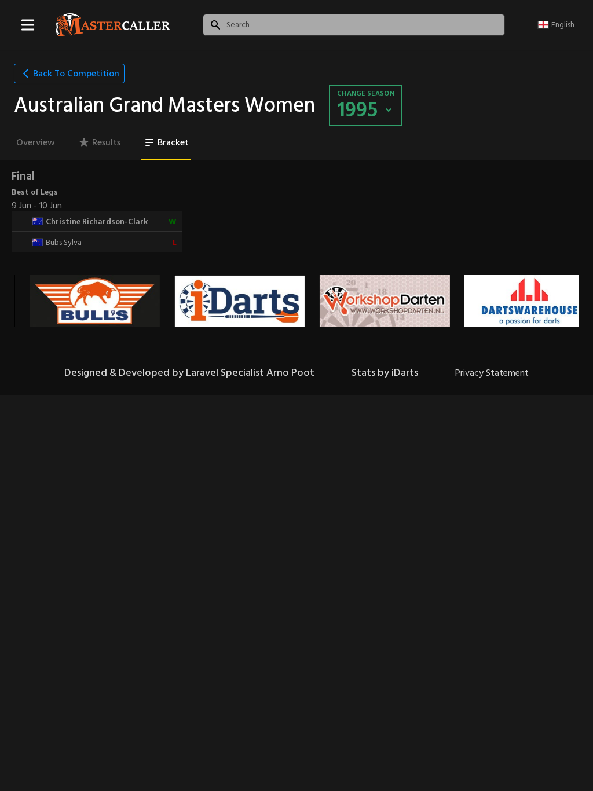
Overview (35, 142)
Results (106, 142)
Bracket (173, 142)
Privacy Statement (492, 372)
